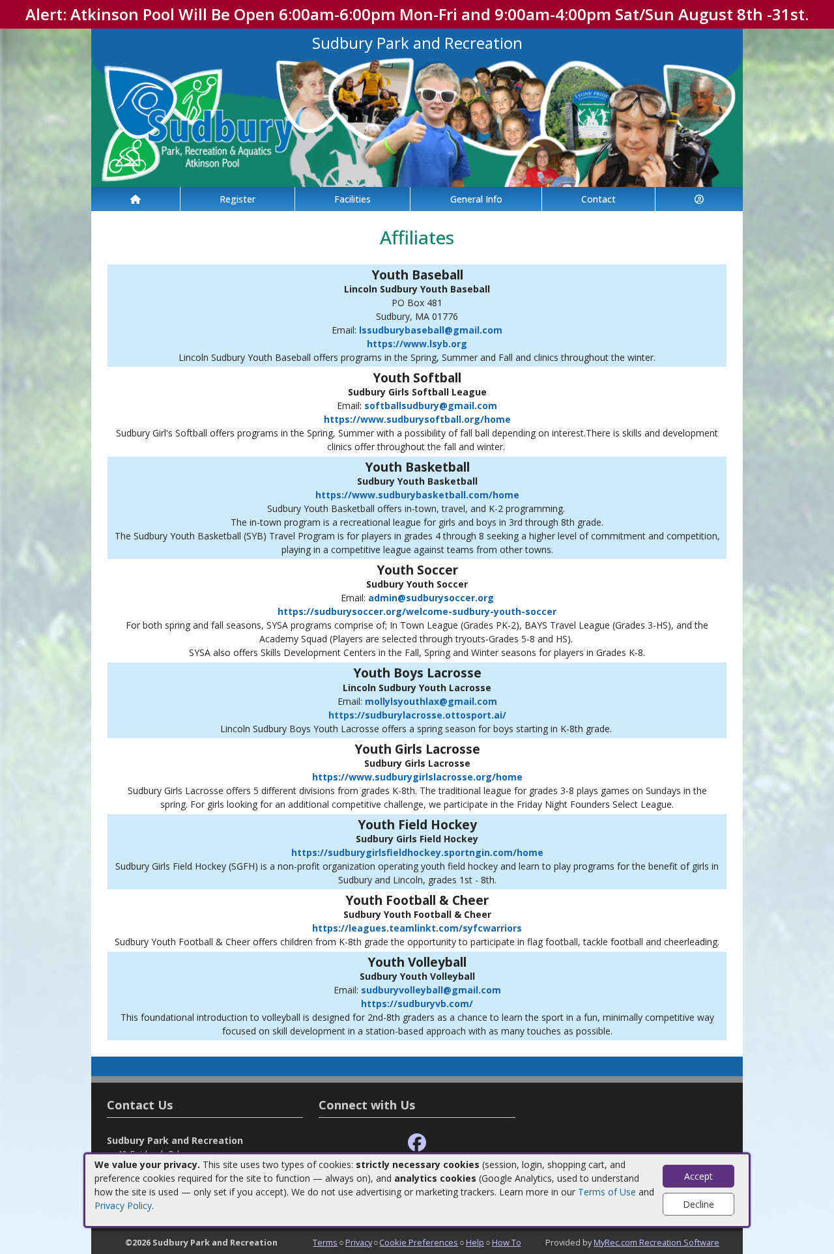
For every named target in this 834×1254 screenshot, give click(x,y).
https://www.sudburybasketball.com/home (417, 495)
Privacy (358, 1242)
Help (475, 1242)
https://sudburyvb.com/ (417, 1003)
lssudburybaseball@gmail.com (430, 330)
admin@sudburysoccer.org (431, 597)
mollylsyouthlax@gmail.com (431, 701)
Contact (598, 199)
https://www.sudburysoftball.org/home (417, 419)
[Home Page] (135, 199)
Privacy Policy (123, 1205)
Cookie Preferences (418, 1242)
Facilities (352, 199)
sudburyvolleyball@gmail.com (431, 990)
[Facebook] (417, 1142)
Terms (325, 1242)
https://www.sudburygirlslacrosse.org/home (417, 777)
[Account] (699, 199)
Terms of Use (607, 1192)
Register (237, 199)
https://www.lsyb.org (417, 343)
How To (506, 1242)
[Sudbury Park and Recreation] (417, 121)
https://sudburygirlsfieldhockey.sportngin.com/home (417, 852)
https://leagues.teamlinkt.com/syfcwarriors (417, 928)
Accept (698, 1176)
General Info (476, 199)
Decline (698, 1204)
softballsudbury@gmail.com (430, 405)
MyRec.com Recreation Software (656, 1242)
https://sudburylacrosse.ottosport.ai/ (417, 715)
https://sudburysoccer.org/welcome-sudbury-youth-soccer (417, 611)
